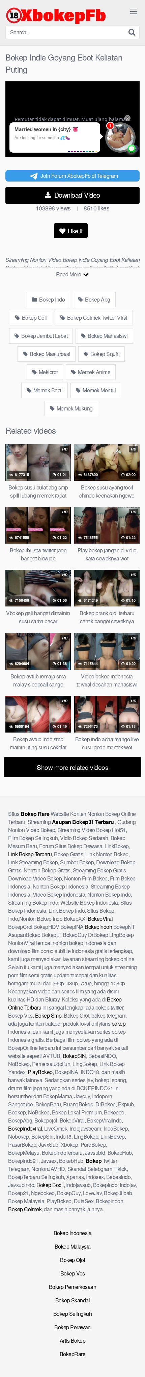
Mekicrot (47, 372)
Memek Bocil (47, 390)
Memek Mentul (99, 390)
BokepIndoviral (25, 1128)
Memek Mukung (74, 408)
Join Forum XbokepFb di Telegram (79, 176)
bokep (119, 1023)
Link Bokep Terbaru (30, 854)
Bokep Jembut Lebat (44, 336)
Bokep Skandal (72, 1300)
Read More (69, 274)
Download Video (76, 195)
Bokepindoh (98, 927)
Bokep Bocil (50, 1185)
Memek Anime (93, 372)
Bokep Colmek (24, 1209)
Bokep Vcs (72, 1273)
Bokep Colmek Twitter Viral (96, 317)
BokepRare (73, 1354)
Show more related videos (72, 767)
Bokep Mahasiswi (107, 336)
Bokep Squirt (104, 354)
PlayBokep (40, 1072)
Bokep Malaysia (73, 1246)
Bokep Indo (51, 299)
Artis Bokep (73, 1340)
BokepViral (100, 918)
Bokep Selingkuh (72, 1313)
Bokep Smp (48, 1015)
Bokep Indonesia (73, 1233)
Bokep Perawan (72, 1327)
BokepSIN (74, 1056)
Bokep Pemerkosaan (72, 1287)
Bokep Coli (34, 317)
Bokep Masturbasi (49, 354)
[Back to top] (133, 1362)
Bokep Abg (97, 299)
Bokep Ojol (72, 1260)
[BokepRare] (56, 15)
